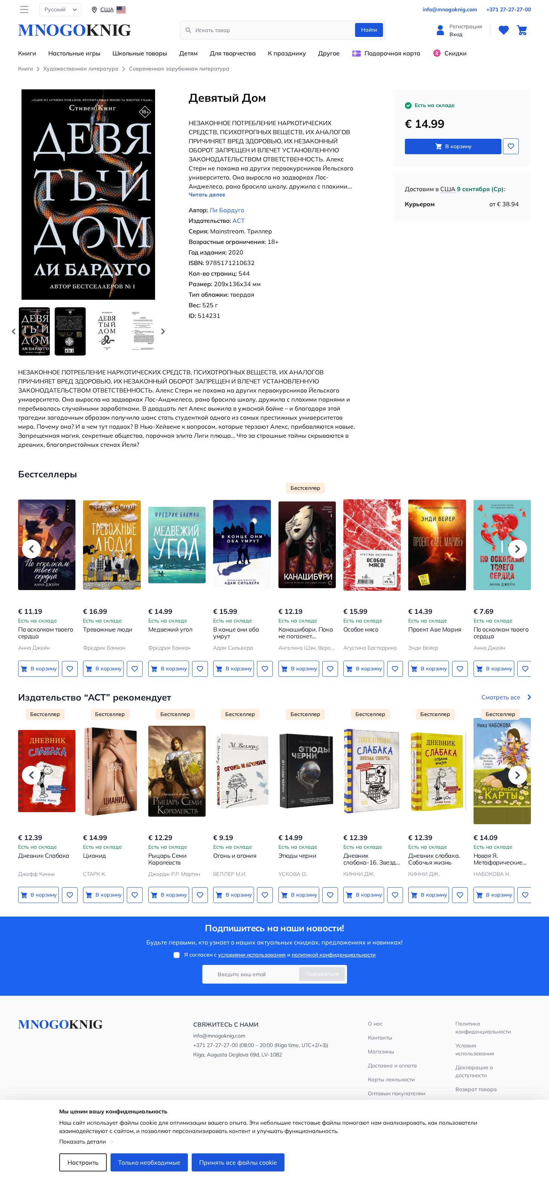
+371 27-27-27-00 (508, 9)
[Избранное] (504, 30)
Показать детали (82, 1141)
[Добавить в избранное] (511, 146)
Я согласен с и (279, 954)
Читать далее (207, 194)
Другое (329, 53)
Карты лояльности (391, 1079)
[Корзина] (522, 30)
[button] (163, 331)
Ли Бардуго (226, 210)
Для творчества (233, 53)
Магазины (381, 1051)
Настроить (83, 1162)
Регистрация (465, 26)
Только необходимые (149, 1162)
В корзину (458, 146)
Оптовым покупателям (396, 1093)
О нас (375, 1023)
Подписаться (322, 973)
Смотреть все (500, 697)
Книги (27, 53)
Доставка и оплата (392, 1065)
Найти (369, 29)
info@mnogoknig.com (450, 9)
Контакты (380, 1037)
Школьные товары (139, 53)
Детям (188, 53)
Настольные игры (74, 53)
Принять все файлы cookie (238, 1162)
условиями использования (252, 954)
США (447, 189)
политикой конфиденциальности (333, 954)
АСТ (238, 220)
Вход (456, 34)
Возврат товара (476, 1089)
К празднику (287, 53)
